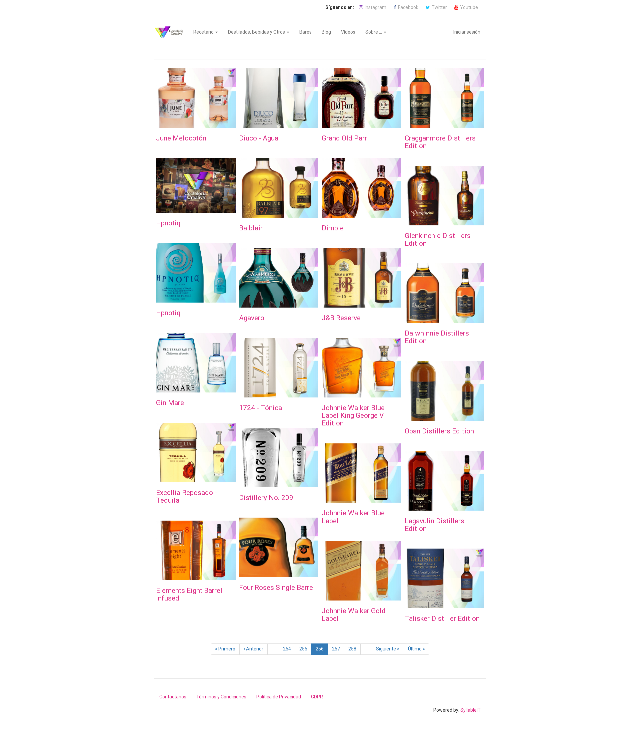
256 (322, 650)
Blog (326, 32)
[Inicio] (171, 32)
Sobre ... (374, 32)
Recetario (204, 32)
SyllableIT (470, 710)
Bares (305, 32)
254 (288, 648)
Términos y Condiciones (221, 696)
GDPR (317, 696)
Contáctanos (172, 696)
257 (337, 648)
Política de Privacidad (278, 696)
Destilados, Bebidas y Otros (257, 32)
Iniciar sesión (466, 32)
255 (304, 648)
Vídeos (348, 32)
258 (353, 648)
